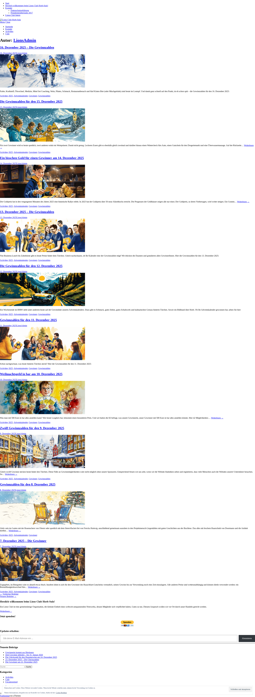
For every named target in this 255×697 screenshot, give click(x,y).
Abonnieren (247, 638)
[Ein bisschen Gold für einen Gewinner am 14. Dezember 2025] (42, 197)
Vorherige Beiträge (9, 594)
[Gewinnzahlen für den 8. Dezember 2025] (42, 524)
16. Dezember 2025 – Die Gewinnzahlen (27, 47)
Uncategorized (11, 682)
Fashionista (4, 696)
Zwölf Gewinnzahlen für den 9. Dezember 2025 (32, 428)
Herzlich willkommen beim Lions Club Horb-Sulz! (26, 6)
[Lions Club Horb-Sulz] (10, 20)
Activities (9, 31)
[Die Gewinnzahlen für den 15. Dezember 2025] (42, 141)
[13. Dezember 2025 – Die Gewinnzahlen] (42, 251)
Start (7, 3)
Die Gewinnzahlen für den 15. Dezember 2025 (31, 101)
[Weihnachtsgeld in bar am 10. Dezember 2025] (42, 413)
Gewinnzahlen (44, 96)
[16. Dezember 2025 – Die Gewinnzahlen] (42, 87)
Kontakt (8, 8)
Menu (2, 22)
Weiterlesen (243, 202)
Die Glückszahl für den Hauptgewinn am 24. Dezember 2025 (31, 657)
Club (7, 34)
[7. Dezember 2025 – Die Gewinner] (42, 580)
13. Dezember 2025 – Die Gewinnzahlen (27, 212)
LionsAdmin (24, 40)
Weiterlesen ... (6, 611)
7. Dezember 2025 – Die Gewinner (23, 541)
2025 (10, 96)
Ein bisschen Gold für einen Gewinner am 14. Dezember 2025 (42, 158)
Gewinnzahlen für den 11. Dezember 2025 (28, 320)
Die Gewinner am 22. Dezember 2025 (21, 662)
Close (7, 22)
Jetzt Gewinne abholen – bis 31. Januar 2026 (24, 655)
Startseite (9, 27)
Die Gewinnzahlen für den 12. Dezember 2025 (31, 266)
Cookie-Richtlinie (61, 693)
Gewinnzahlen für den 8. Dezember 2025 (27, 484)
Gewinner (33, 96)
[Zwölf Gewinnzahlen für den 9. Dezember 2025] (42, 467)
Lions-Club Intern (12, 15)
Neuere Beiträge (8, 596)
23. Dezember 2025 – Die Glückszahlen (22, 659)
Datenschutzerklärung (20, 10)
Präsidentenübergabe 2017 (22, 13)
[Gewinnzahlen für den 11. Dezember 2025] (42, 359)
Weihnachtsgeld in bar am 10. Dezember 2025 (31, 374)
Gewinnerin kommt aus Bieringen (19, 652)
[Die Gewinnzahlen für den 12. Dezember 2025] (42, 305)
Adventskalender (21, 96)
